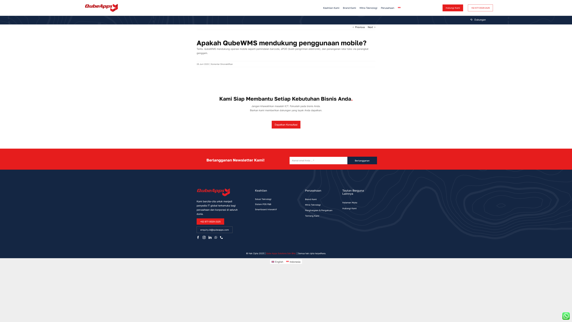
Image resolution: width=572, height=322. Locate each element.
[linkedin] (210, 237)
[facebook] (198, 237)
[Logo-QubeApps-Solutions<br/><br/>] (101, 5)
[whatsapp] (215, 237)
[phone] (221, 237)
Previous (360, 27)
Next (370, 27)
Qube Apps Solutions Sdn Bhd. (281, 253)
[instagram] (204, 237)
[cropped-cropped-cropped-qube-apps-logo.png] (213, 188)
